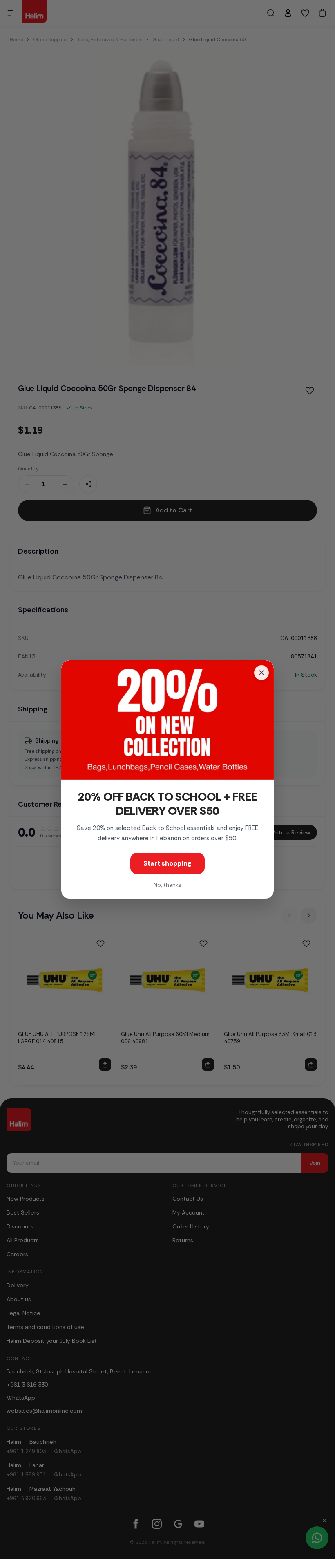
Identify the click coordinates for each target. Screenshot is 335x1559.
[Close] (261, 672)
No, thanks (167, 884)
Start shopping (167, 863)
